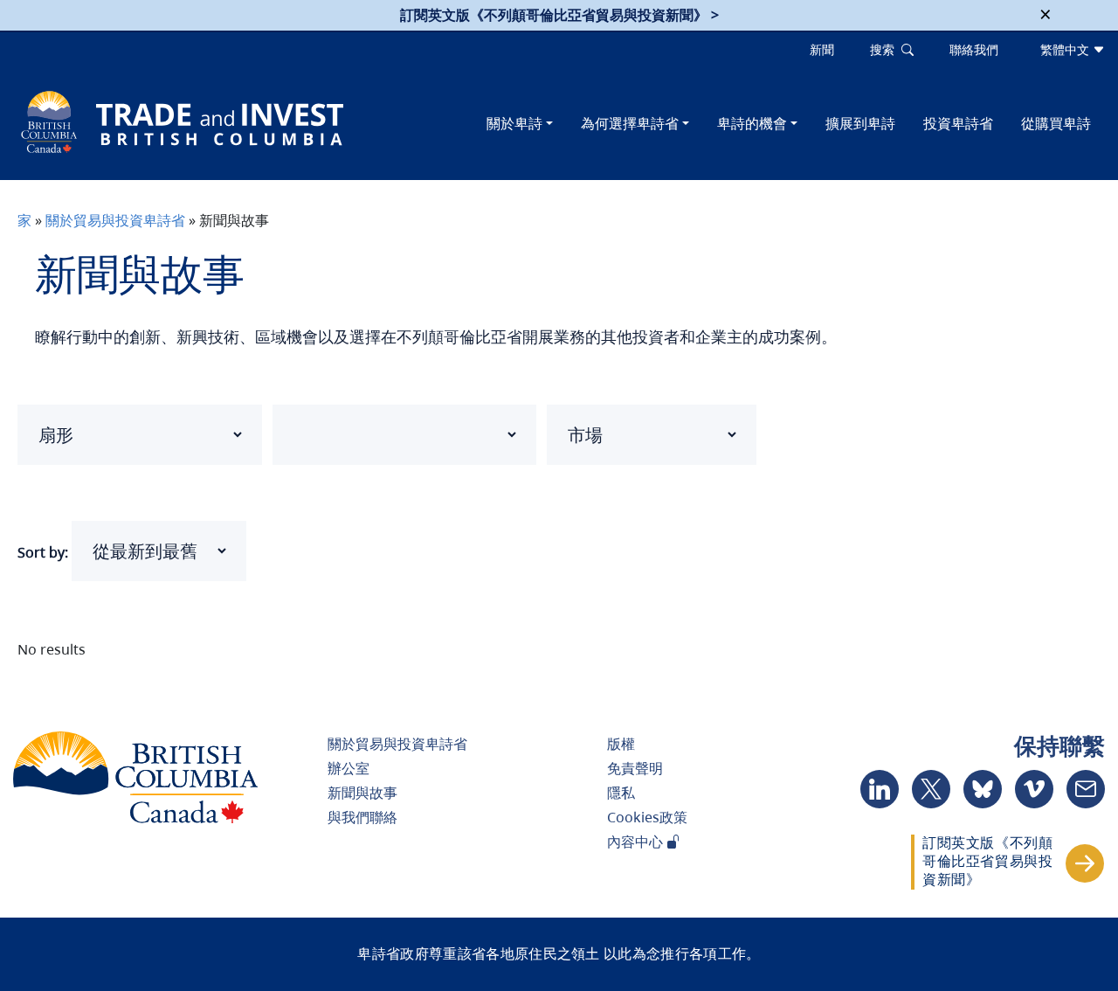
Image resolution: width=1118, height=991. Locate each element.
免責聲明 (635, 768)
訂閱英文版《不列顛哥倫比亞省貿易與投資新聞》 (987, 861)
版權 (621, 743)
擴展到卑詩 (860, 123)
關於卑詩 (514, 123)
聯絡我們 (973, 49)
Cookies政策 (647, 817)
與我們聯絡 (362, 817)
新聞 (822, 49)
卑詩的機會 (752, 123)
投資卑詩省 (958, 123)
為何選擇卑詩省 (630, 123)
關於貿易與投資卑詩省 (115, 220)
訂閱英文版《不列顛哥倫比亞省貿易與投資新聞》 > (559, 14)
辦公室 (348, 768)
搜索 (885, 49)
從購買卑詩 (1056, 123)
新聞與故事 (362, 792)
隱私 (621, 792)
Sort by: (42, 552)
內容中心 (636, 841)
